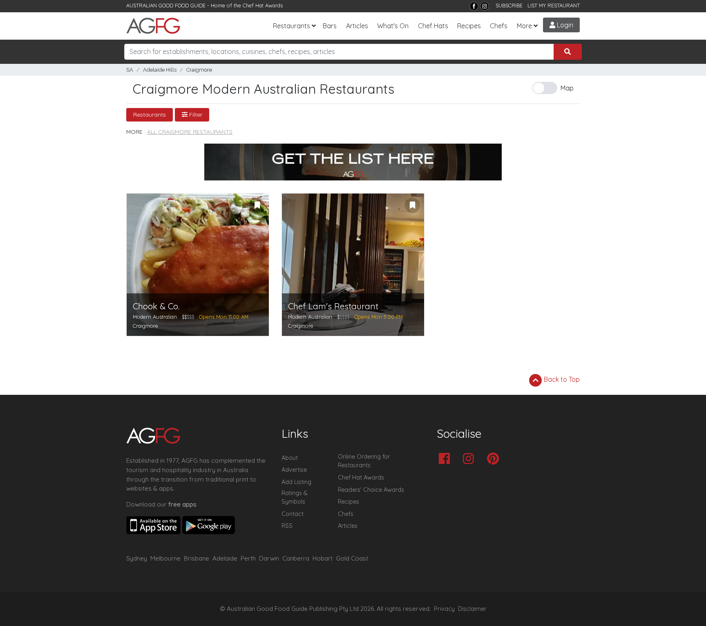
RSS (287, 525)
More (524, 26)
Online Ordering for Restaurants (364, 461)
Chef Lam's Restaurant (333, 306)
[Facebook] (473, 6)
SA (129, 70)
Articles (357, 26)
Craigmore (199, 70)
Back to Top (561, 379)
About (290, 458)
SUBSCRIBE (509, 5)
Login (564, 25)
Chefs (498, 26)
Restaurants (291, 26)
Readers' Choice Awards (371, 489)
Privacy (444, 608)
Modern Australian (155, 316)
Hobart (323, 558)
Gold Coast (352, 558)
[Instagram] (484, 6)
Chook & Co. (156, 306)
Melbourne (165, 558)
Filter (195, 114)
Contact (293, 514)
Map (567, 88)
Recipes (469, 26)
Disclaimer (472, 608)
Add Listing (296, 482)
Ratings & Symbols (295, 497)
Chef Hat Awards (263, 5)
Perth (248, 558)
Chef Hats (433, 26)
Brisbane (196, 558)
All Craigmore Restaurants (189, 131)
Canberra (295, 558)
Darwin (269, 558)
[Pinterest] (495, 459)
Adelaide (224, 558)
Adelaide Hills (159, 70)
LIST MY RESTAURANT (553, 5)
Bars (330, 26)
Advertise (294, 469)
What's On (393, 26)
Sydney (136, 558)
